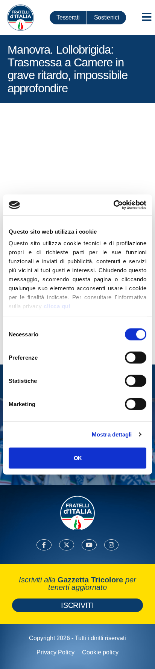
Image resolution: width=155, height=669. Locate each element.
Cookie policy (100, 652)
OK (78, 457)
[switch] (135, 357)
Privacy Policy (55, 652)
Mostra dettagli (112, 434)
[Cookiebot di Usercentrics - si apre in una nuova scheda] (113, 205)
